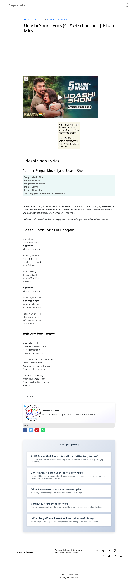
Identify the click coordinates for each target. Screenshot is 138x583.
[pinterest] (115, 551)
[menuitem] (16, 5)
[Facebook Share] (25, 430)
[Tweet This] (31, 430)
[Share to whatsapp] (43, 430)
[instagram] (115, 556)
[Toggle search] (128, 5)
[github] (120, 556)
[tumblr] (103, 551)
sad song (29, 396)
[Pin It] (36, 430)
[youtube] (97, 556)
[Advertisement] (69, 57)
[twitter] (109, 556)
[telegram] (97, 551)
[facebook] (103, 556)
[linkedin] (109, 551)
